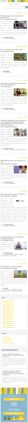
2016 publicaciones (8, 317)
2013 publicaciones (8, 323)
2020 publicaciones (8, 309)
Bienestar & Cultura (9, 342)
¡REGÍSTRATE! (14, 399)
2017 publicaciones (8, 315)
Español (17, 3)
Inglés (11, 3)
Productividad (7, 340)
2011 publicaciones (8, 327)
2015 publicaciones (8, 319)
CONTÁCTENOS (14, 413)
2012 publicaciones (8, 325)
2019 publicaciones (8, 311)
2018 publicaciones (8, 313)
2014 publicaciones (8, 321)
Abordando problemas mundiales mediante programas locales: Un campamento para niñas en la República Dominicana (13, 373)
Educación (6, 336)
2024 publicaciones (8, 300)
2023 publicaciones (8, 302)
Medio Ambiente (8, 338)
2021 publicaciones (8, 307)
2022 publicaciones (8, 305)
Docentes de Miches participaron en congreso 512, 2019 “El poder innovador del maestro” (13, 355)
